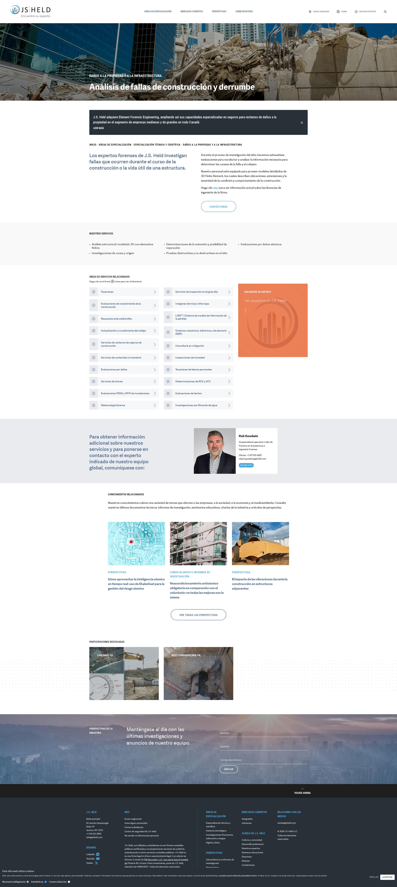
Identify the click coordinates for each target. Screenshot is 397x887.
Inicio (92, 144)
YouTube (90, 859)
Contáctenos (248, 865)
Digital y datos (213, 843)
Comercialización (58, 882)
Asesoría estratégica (216, 831)
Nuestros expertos (251, 848)
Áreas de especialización (115, 144)
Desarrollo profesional (252, 844)
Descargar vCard (246, 465)
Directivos (247, 857)
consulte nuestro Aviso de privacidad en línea (238, 876)
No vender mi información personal (142, 836)
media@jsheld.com (286, 823)
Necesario (13, 882)
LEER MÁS (98, 128)
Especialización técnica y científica (157, 144)
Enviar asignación (133, 819)
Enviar (228, 769)
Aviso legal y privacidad (136, 823)
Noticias (246, 861)
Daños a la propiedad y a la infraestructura (212, 144)
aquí (216, 188)
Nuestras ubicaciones (252, 853)
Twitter (90, 863)
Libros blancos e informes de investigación (220, 862)
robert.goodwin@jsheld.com (252, 459)
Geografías (247, 819)
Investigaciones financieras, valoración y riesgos (219, 837)
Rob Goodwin (248, 436)
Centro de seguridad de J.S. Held (140, 831)
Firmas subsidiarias (134, 827)
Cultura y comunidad (252, 840)
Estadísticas (37, 882)
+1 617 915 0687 (254, 455)
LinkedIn (90, 854)
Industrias (247, 823)
